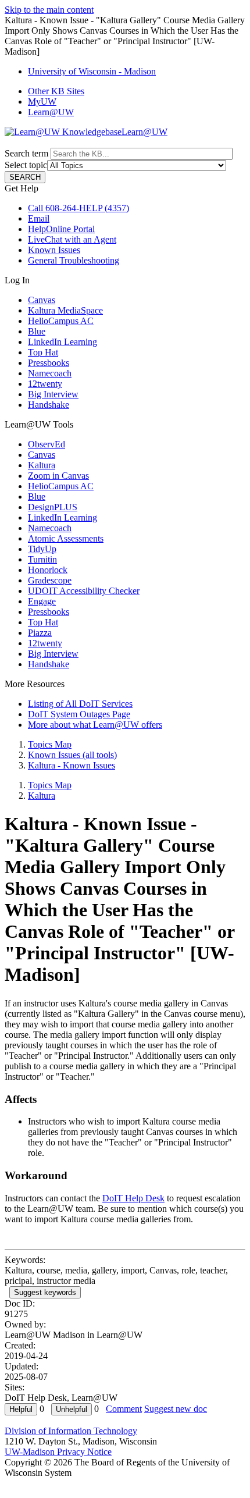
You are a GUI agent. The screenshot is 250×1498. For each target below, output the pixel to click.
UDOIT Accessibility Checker (84, 591)
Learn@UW (51, 112)
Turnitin (42, 559)
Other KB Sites (56, 91)
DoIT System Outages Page (79, 714)
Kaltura (41, 465)
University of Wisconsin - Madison (92, 71)
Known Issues (54, 250)
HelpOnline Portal (61, 229)
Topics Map (50, 744)
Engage (42, 601)
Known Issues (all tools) (72, 755)
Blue (36, 331)
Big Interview (53, 394)
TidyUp (42, 549)
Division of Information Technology (71, 1431)
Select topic (26, 165)
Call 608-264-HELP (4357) (78, 208)
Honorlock (47, 570)
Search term (26, 153)
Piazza (40, 633)
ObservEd (46, 444)
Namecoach (50, 373)
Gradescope (50, 580)
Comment (124, 1409)
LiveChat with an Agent (72, 239)
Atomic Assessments (65, 538)
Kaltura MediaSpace (65, 310)
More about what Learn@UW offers (95, 725)
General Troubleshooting (73, 260)
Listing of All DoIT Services (80, 704)
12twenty (45, 384)
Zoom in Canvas (58, 476)
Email (38, 218)
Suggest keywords (45, 1292)
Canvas (41, 300)
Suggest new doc (175, 1409)
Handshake (48, 405)
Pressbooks (48, 363)
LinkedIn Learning (62, 342)
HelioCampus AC (61, 321)
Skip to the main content (49, 10)
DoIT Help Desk (133, 1198)
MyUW (42, 101)
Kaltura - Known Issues (71, 765)
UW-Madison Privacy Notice (58, 1452)
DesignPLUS (52, 507)
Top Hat (43, 352)
